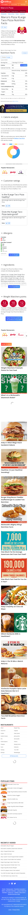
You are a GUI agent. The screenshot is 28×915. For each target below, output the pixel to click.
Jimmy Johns (17, 736)
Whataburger (17, 752)
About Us (10, 892)
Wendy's (3, 752)
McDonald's (17, 738)
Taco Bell (16, 749)
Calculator (14, 4)
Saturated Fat (5, 76)
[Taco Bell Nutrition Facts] (20, 172)
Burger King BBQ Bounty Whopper (9, 867)
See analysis (24, 65)
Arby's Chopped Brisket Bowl (7, 851)
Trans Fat (4, 78)
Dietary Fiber (4, 89)
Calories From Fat (5, 68)
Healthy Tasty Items (19, 892)
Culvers (2, 733)
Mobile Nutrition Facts (14, 894)
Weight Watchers (15, 11)
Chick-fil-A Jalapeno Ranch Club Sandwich (10, 870)
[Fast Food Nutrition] (5, 1)
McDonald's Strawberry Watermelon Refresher (11, 848)
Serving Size (4, 62)
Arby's (2, 728)
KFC (2, 738)
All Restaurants (14, 756)
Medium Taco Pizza (19, 138)
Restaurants (4, 4)
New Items (23, 4)
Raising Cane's (17, 744)
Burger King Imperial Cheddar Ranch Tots (10, 865)
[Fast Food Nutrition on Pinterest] (11, 884)
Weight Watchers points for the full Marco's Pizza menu (14, 318)
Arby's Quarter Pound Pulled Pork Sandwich (11, 859)
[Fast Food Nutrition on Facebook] (9, 884)
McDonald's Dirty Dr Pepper (7, 845)
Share (4, 27)
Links (9, 909)
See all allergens (14, 255)
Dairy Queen (17, 733)
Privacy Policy (16, 909)
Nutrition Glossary (11, 890)
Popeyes (3, 744)
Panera (15, 741)
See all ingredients (14, 286)
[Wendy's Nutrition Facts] (13, 172)
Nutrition (3, 11)
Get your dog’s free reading (16, 110)
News (3, 890)
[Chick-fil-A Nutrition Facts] (20, 335)
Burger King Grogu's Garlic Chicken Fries (10, 862)
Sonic (2, 747)
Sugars (3, 92)
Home (3, 889)
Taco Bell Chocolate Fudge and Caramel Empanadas (13, 873)
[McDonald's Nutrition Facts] (5, 172)
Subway (2, 749)
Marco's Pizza (15, 101)
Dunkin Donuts (4, 736)
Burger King (16, 728)
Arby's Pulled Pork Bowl (6, 854)
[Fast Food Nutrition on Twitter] (14, 884)
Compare (25, 53)
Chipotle (16, 730)
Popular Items (22, 11)
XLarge (6, 57)
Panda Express (4, 741)
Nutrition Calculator (19, 889)
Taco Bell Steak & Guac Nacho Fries (9, 876)
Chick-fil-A (3, 730)
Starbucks (16, 747)
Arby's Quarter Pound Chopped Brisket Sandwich (12, 856)
